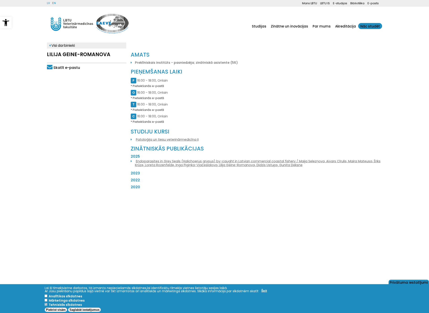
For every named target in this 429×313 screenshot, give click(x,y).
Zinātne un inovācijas (289, 26)
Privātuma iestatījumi (409, 282)
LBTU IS (325, 3)
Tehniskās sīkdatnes (65, 304)
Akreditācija (345, 26)
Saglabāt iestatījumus (84, 309)
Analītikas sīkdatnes (65, 296)
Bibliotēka (357, 3)
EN (54, 3)
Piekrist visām (56, 309)
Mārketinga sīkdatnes (67, 300)
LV (48, 3)
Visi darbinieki (62, 45)
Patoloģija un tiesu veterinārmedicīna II (167, 139)
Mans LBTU (309, 3)
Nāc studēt (370, 26)
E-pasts (373, 3)
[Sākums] (72, 33)
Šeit (264, 290)
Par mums (322, 26)
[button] (6, 22)
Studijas (259, 26)
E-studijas (340, 3)
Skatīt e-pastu (66, 67)
